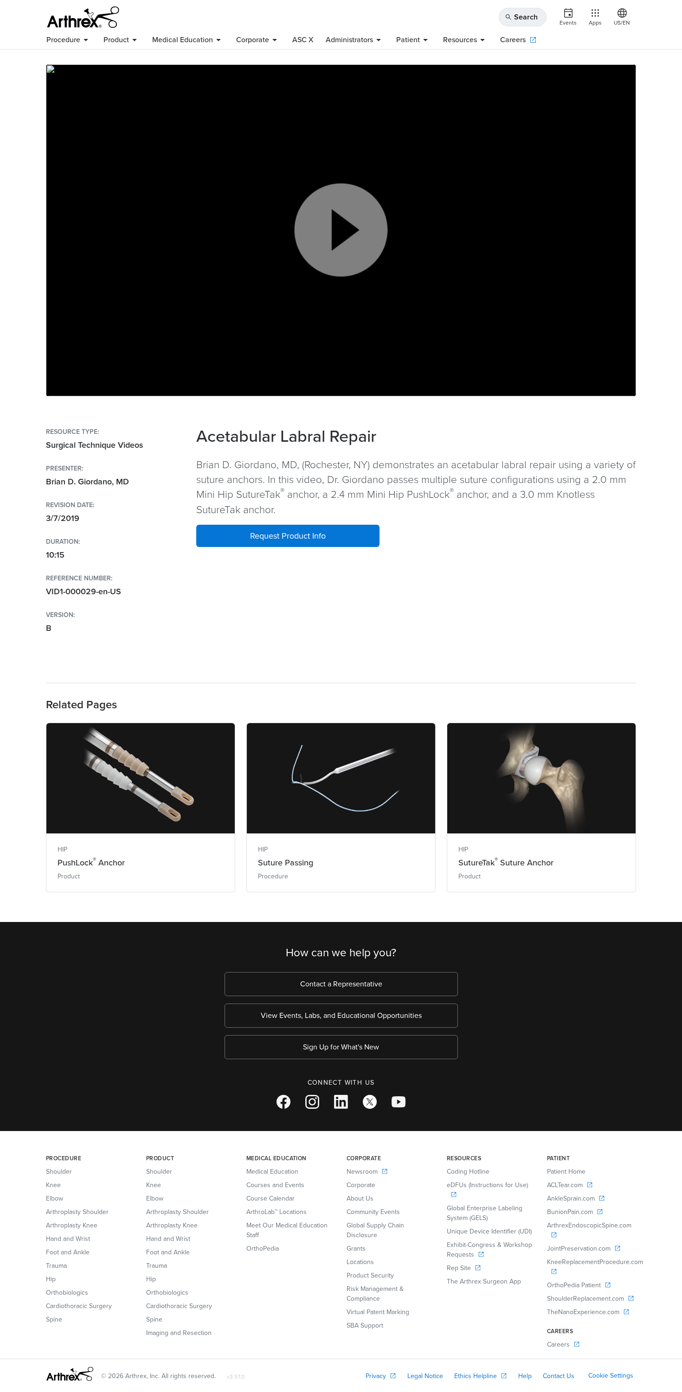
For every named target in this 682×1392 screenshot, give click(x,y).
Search (521, 17)
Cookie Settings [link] (610, 1375)
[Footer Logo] (70, 1374)
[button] (288, 536)
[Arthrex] (83, 17)
